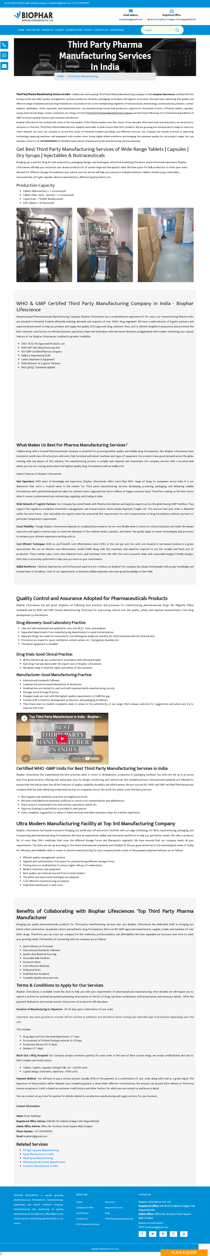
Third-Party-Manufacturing (82, 77)
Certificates (82, 1213)
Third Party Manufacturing (119, 1219)
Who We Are (33, 30)
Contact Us (101, 30)
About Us (110, 1202)
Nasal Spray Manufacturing (38, 1158)
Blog (107, 1213)
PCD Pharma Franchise (87, 1224)
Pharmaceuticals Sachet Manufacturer (44, 1162)
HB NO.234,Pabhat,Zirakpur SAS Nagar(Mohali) (171, 19)
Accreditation (74, 30)
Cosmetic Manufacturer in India (40, 1166)
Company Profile (84, 1208)
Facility (88, 30)
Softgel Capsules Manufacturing (41, 1150)
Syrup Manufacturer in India (38, 1154)
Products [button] (47, 30)
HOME (60, 77)
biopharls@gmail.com (130, 19)
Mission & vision (114, 1208)
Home (21, 30)
